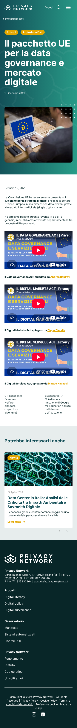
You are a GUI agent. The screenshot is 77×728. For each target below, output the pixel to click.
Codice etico (13, 671)
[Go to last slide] (59, 531)
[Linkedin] (42, 714)
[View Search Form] (58, 7)
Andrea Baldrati (60, 276)
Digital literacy (14, 597)
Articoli (11, 32)
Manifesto (11, 628)
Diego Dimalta (56, 330)
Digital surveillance (17, 610)
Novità (14, 457)
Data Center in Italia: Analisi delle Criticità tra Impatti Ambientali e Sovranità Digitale (37, 502)
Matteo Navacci (58, 383)
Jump (38, 708)
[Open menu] (68, 7)
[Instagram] (34, 714)
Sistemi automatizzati (19, 634)
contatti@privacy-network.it (51, 581)
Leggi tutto (14, 521)
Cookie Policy (48, 700)
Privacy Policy (29, 700)
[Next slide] (67, 531)
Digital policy (13, 603)
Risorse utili (12, 641)
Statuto (9, 665)
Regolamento (13, 658)
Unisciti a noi (13, 678)
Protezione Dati (32, 32)
